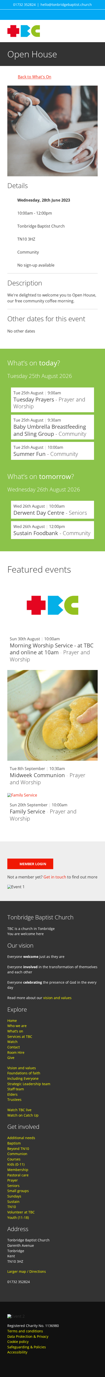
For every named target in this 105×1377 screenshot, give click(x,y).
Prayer (12, 1180)
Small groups (18, 1190)
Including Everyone (23, 1078)
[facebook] (9, 1362)
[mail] (27, 1362)
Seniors (13, 1185)
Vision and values (21, 1068)
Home (12, 1020)
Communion (17, 1153)
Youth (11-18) (18, 1217)
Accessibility (17, 1352)
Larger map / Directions (26, 1271)
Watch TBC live (19, 1109)
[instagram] (44, 1362)
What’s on (15, 1031)
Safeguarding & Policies (26, 1347)
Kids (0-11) (15, 1164)
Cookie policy (18, 1341)
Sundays (14, 1196)
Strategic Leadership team (28, 1083)
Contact (13, 1047)
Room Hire (15, 1052)
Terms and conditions (25, 1331)
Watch (12, 1041)
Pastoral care (18, 1175)
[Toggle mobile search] (87, 27)
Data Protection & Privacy (27, 1336)
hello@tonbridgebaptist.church (66, 4)
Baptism (14, 1143)
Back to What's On (34, 76)
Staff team (15, 1089)
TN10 (11, 1206)
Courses (14, 1159)
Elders (12, 1094)
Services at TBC (19, 1036)
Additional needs (21, 1137)
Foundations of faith (23, 1073)
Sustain (13, 1201)
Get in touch (54, 877)
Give (10, 1057)
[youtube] (18, 1362)
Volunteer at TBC (21, 1212)
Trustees (14, 1099)
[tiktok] (36, 1362)
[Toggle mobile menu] (96, 27)
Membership (17, 1169)
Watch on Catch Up (23, 1115)
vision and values (57, 997)
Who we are (17, 1025)
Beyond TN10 (18, 1148)
